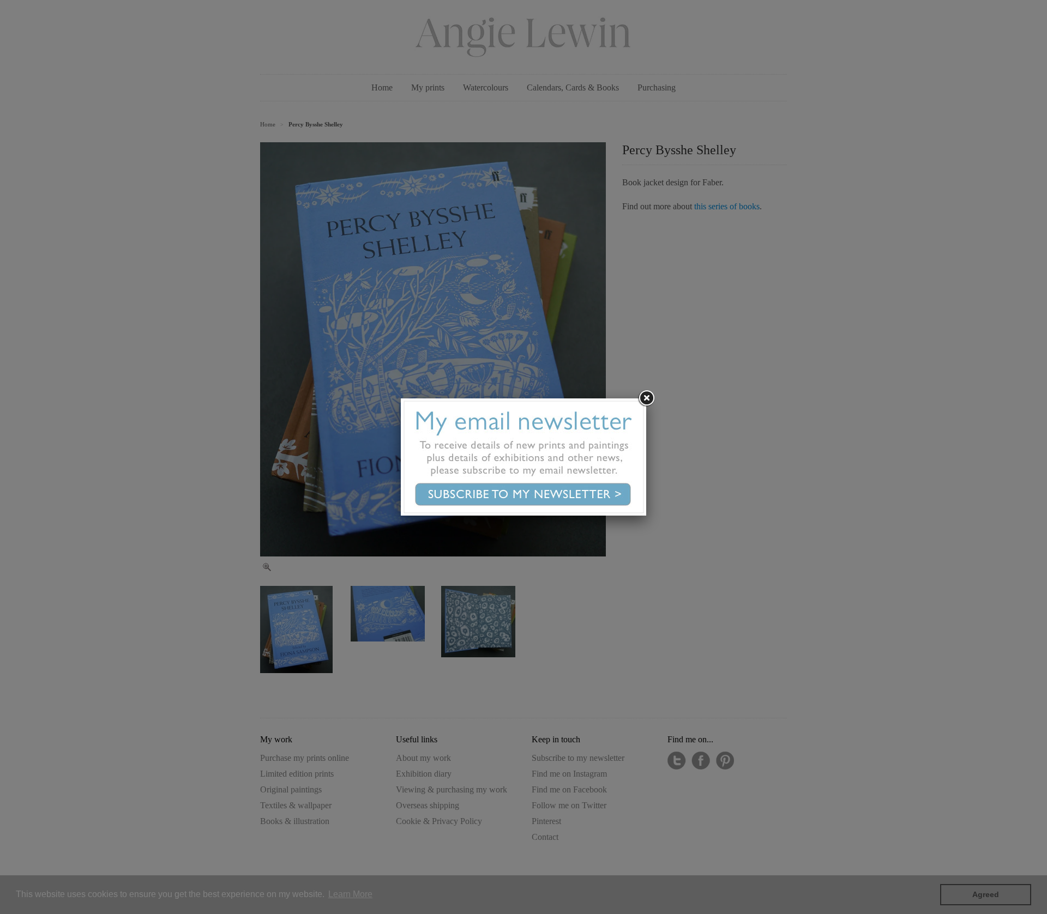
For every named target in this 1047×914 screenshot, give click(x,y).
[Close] (646, 398)
